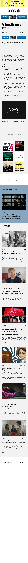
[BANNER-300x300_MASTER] (20, 146)
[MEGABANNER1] (14, 3)
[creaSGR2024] (8, 146)
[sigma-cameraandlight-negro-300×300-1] (20, 156)
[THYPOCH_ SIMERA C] (8, 167)
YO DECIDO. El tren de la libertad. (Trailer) (13, 121)
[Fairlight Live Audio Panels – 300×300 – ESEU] (8, 156)
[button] (23, 189)
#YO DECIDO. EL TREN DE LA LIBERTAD (12, 134)
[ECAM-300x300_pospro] (20, 167)
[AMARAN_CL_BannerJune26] (14, 17)
